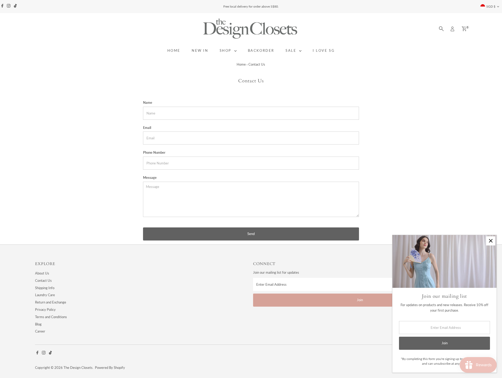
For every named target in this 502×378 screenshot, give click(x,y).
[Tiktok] (15, 6)
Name (147, 102)
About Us (42, 273)
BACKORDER (261, 50)
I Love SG (324, 50)
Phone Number (154, 152)
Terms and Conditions (51, 317)
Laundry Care (45, 295)
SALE (292, 50)
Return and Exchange (50, 302)
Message (150, 177)
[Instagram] (8, 6)
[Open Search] (441, 28)
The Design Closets (78, 367)
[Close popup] (490, 240)
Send (251, 234)
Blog (38, 324)
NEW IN (200, 50)
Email (147, 127)
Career (40, 331)
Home (241, 64)
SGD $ (490, 6)
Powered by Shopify (110, 367)
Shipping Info (44, 288)
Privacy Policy (45, 309)
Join (360, 300)
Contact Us (43, 280)
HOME (173, 50)
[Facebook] (2, 6)
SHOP (226, 50)
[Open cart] (464, 28)
